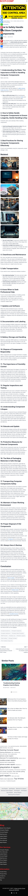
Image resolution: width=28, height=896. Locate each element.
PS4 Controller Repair (4, 773)
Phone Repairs (3, 860)
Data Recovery (3, 834)
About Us (2, 878)
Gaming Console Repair (9, 750)
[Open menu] (26, 1)
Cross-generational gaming (13, 746)
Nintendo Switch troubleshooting (7, 762)
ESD (22, 97)
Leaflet (15, 818)
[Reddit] (1, 32)
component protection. (5, 630)
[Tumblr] (1, 30)
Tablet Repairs (3, 838)
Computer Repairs (4, 24)
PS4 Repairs (17, 790)
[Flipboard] (1, 41)
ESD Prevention (4, 635)
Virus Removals (3, 852)
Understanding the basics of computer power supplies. (22, 649)
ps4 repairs (5, 775)
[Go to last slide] (4, 677)
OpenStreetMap (20, 818)
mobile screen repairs (7, 760)
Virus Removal (3, 840)
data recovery (3, 747)
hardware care (12, 635)
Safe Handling (4, 638)
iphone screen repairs (6, 756)
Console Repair (3, 856)
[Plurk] (1, 43)
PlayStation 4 (18, 764)
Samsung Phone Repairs (14, 794)
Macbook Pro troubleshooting (9, 758)
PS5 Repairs (24, 790)
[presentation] (14, 672)
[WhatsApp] (1, 24)
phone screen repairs (7, 764)
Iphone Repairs (17, 792)
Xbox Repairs (10, 792)
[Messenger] (1, 19)
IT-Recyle (10, 539)
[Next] (24, 677)
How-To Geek (11, 577)
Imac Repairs (5, 788)
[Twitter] (1, 21)
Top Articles (19, 779)
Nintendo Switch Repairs (7, 790)
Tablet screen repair (15, 776)
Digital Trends (15, 589)
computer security (3, 746)
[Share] (1, 46)
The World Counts (13, 613)
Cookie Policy (3, 871)
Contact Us (2, 875)
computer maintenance (5, 633)
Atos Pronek (4, 36)
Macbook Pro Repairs (21, 788)
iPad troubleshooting (12, 754)
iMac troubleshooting (15, 752)
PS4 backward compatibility (20, 769)
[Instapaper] (1, 38)
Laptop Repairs (3, 836)
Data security (10, 747)
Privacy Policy (3, 873)
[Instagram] (16, 893)
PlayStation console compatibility (7, 769)
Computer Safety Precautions (18, 633)
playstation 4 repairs (9, 767)
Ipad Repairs (12, 788)
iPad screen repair (3, 754)
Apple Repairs (3, 842)
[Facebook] (12, 893)
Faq (1, 880)
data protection (23, 746)
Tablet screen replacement (6, 779)
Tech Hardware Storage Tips (7, 640)
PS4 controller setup (13, 773)
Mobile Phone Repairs (5, 828)
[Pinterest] (1, 27)
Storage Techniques (13, 638)
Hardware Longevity (21, 635)
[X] (14, 893)
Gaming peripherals (5, 752)
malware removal (22, 758)
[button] (19, 808)
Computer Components (16, 630)
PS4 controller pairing (19, 771)
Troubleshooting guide (10, 780)
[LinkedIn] (1, 35)
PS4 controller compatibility (6, 771)
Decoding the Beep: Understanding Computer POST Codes (6, 649)
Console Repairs (4, 832)
